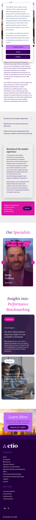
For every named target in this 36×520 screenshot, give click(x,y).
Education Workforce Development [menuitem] (14, 469)
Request (27, 208)
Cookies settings (18, 47)
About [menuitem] (5, 457)
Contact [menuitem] (5, 481)
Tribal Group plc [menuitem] (8, 499)
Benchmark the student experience (16, 118)
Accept (18, 52)
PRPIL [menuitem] (5, 472)
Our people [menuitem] (6, 459)
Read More (9, 319)
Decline (18, 57)
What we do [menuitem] (6, 462)
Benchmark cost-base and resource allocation (16, 125)
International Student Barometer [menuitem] (13, 476)
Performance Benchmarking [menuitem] (12, 474)
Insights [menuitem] (5, 479)
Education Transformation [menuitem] (11, 467)
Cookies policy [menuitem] (7, 496)
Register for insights (18, 427)
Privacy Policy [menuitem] (7, 494)
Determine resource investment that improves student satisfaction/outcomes (18, 132)
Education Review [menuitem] (8, 464)
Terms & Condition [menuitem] (9, 491)
